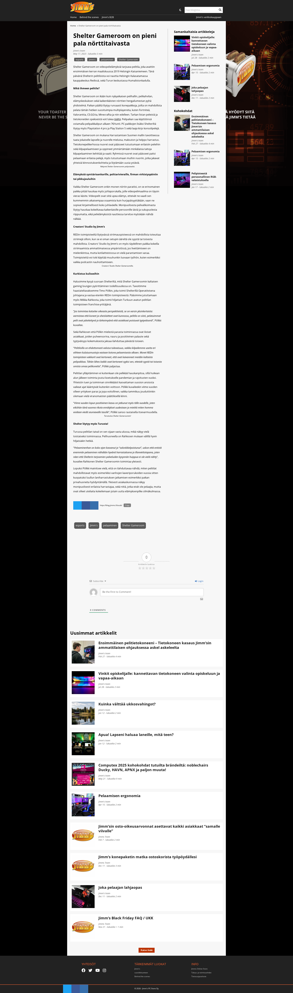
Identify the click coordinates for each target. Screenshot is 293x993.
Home (73, 17)
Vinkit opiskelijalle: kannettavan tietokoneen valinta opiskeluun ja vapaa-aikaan (204, 44)
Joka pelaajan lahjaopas (200, 89)
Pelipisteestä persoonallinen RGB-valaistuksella (204, 177)
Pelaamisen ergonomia (206, 65)
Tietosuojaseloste (198, 976)
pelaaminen (107, 59)
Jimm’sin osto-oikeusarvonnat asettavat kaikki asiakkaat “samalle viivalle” (159, 828)
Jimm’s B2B (108, 17)
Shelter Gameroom (128, 59)
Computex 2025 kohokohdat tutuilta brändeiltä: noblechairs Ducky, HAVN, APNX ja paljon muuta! (153, 767)
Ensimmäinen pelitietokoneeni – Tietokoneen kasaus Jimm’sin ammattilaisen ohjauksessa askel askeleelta (154, 645)
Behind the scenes (89, 17)
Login (200, 581)
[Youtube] (97, 970)
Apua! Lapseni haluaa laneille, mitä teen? (136, 734)
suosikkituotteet (141, 972)
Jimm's (92, 59)
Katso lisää (146, 950)
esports (79, 59)
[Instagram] (104, 970)
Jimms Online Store (199, 968)
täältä (117, 119)
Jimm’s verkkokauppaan (208, 17)
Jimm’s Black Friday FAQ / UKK (125, 917)
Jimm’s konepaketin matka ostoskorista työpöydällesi (147, 856)
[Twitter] (90, 970)
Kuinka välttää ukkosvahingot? (127, 703)
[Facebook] (83, 970)
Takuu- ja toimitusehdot (201, 972)
